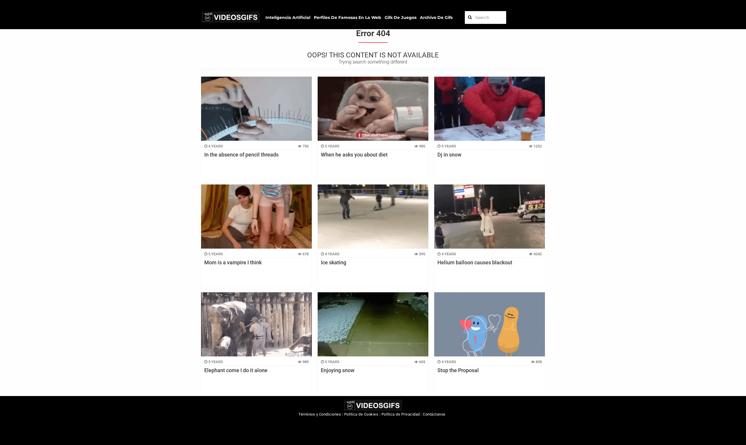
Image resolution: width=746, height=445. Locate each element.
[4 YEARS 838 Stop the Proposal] (489, 324)
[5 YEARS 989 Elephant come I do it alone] (256, 324)
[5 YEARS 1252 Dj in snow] (489, 109)
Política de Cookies (361, 414)
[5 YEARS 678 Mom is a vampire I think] (256, 216)
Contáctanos (434, 414)
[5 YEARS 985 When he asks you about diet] (373, 109)
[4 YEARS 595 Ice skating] (373, 216)
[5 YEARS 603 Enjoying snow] (373, 324)
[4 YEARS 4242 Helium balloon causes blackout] (489, 216)
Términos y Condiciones (319, 414)
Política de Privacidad (400, 414)
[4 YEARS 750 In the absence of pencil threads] (256, 109)
